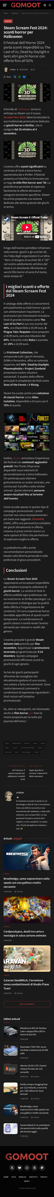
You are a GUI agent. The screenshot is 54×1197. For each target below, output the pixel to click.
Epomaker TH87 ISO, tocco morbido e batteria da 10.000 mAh (34, 1050)
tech (17, 752)
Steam (17, 458)
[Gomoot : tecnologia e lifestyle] (26, 5)
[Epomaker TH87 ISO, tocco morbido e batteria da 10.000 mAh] (11, 1050)
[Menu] (5, 5)
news (35, 743)
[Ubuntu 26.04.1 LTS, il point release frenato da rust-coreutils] (11, 1069)
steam (40, 747)
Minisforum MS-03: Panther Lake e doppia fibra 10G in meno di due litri (33, 1031)
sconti (15, 747)
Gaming (8, 21)
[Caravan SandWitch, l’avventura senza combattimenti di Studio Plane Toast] (27, 958)
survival (8, 752)
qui (31, 713)
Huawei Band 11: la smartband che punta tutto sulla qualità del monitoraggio (35, 1128)
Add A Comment (27, 1004)
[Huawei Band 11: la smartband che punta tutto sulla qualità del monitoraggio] (11, 1128)
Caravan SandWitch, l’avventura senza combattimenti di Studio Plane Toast (26, 984)
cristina (13, 69)
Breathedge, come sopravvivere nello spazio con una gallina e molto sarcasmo (27, 883)
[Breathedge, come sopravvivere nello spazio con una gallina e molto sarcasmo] (27, 857)
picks (43, 743)
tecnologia (26, 752)
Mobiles (22, 1177)
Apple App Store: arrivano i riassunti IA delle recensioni (38, 773)
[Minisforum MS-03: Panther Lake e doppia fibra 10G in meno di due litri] (11, 1031)
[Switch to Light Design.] (49, 5)
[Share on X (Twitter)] (15, 76)
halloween (16, 743)
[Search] (45, 5)
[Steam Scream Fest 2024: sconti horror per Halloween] (27, 101)
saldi (7, 747)
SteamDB (38, 519)
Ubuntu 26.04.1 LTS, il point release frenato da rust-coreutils (33, 1069)
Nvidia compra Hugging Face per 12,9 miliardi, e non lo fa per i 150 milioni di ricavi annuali (34, 1089)
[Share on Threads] (29, 76)
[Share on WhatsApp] (19, 76)
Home (6, 1177)
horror (26, 743)
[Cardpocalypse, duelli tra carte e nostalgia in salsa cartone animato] (27, 910)
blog (7, 743)
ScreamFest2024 (27, 747)
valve (37, 752)
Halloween (24, 109)
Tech (13, 1177)
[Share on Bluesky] (24, 76)
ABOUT (27, 1181)
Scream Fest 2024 (14, 117)
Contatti (33, 1177)
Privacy (44, 1177)
